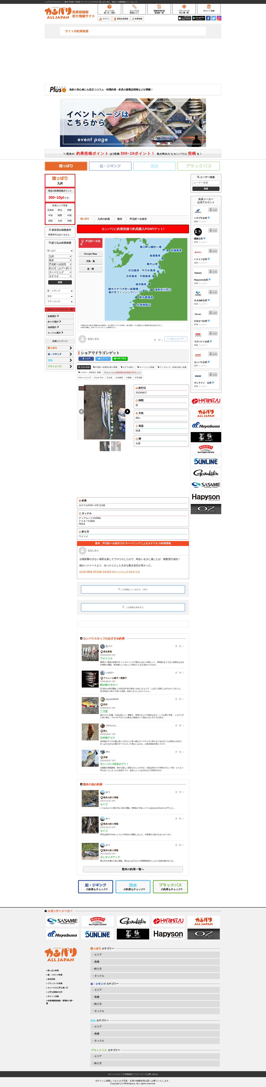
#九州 (82, 571)
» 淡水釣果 (50, 979)
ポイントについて (115, 1074)
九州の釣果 (104, 219)
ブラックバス (53, 301)
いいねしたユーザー (176, 339)
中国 (69, 215)
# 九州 (109, 378)
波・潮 (90, 269)
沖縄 (69, 220)
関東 (69, 210)
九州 (60, 220)
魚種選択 (52, 316)
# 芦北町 (138, 378)
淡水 (49, 296)
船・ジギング (53, 290)
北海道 (50, 210)
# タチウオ (99, 378)
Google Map (90, 254)
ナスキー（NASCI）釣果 (90, 372)
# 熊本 (129, 378)
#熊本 (89, 571)
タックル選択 (54, 333)
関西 (60, 215)
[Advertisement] (133, 61)
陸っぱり (51, 250)
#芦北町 (97, 571)
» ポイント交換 (52, 996)
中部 (50, 215)
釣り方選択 (53, 321)
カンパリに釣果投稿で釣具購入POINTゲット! (133, 229)
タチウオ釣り (128, 367)
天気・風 (90, 261)
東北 (60, 210)
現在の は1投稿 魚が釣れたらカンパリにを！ (133, 153)
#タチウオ (134, 571)
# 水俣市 (119, 378)
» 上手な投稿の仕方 (54, 992)
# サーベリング (84, 378)
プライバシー (139, 1074)
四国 (50, 220)
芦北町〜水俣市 (138, 219)
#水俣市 (107, 571)
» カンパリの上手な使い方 (57, 988)
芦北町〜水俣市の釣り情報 (106, 367)
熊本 (119, 219)
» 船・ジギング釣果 (54, 975)
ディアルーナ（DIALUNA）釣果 (172, 367)
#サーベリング (120, 571)
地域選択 (52, 327)
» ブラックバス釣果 (54, 983)
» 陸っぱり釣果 (52, 970)
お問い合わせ (152, 1074)
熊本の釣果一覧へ (133, 869)
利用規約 (128, 1074)
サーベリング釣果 (146, 367)
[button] (127, 412)
